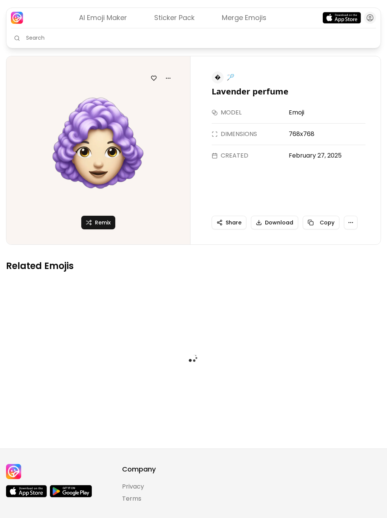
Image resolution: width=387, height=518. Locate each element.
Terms (131, 498)
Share (233, 222)
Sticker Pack (174, 17)
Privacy (133, 486)
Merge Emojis (244, 17)
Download (279, 222)
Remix (103, 222)
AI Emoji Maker (103, 17)
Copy (327, 222)
